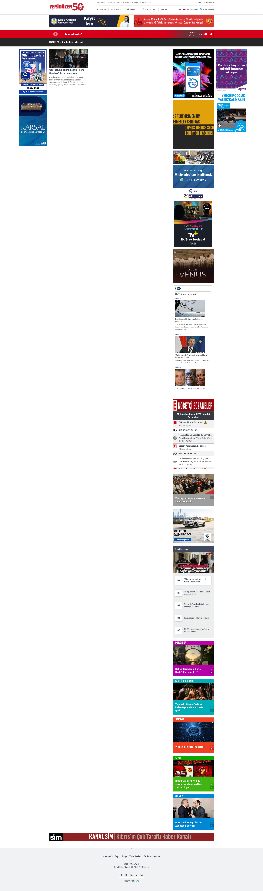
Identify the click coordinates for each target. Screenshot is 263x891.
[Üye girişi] (136, 874)
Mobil (117, 3)
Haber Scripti (129, 880)
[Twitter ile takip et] (126, 874)
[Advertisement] (33, 167)
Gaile (110, 3)
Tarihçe (147, 856)
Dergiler (180, 642)
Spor (178, 757)
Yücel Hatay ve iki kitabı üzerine (79, 34)
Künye (124, 856)
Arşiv (117, 856)
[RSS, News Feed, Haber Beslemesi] (131, 874)
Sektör (179, 719)
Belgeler (135, 3)
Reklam (126, 3)
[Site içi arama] (211, 34)
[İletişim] (205, 34)
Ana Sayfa (101, 3)
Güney (179, 796)
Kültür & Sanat (185, 681)
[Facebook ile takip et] (121, 874)
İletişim (156, 856)
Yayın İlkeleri (135, 856)
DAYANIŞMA (146, 3)
